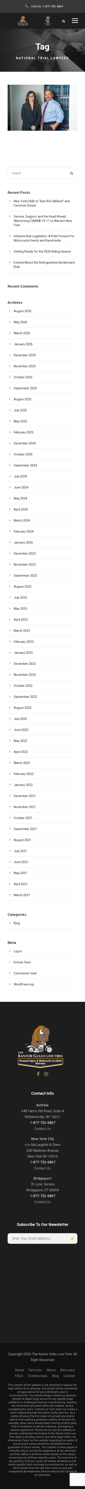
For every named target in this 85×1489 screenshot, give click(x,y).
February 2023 (24, 641)
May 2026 (20, 322)
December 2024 (25, 443)
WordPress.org (24, 984)
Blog (46, 117)
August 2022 (22, 708)
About (51, 1370)
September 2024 (25, 465)
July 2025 (20, 410)
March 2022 (22, 763)
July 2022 (20, 719)
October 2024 (23, 454)
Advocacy (67, 1370)
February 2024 (24, 531)
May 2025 (20, 421)
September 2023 (25, 575)
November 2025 (25, 366)
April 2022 (21, 752)
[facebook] (38, 1074)
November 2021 (25, 807)
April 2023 (21, 619)
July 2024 (20, 476)
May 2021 (20, 873)
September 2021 (25, 829)
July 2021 (20, 851)
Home (19, 1370)
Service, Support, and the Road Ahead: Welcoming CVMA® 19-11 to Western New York (43, 221)
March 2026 (22, 333)
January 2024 (23, 542)
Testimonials (37, 1376)
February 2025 (24, 432)
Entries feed (22, 962)
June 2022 (21, 730)
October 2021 (23, 818)
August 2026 (22, 311)
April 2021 (21, 884)
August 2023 (22, 586)
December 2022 (25, 663)
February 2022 (24, 774)
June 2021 (21, 862)
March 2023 (22, 630)
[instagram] (46, 1074)
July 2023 (20, 597)
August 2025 (22, 399)
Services (35, 1370)
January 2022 (23, 785)
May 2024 (20, 498)
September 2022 (25, 696)
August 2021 (22, 840)
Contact (69, 1376)
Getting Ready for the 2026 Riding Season (42, 251)
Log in (18, 951)
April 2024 (21, 509)
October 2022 (23, 685)
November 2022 (25, 674)
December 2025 (25, 355)
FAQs (19, 1376)
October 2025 (23, 377)
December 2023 (25, 553)
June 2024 (21, 487)
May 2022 (20, 741)
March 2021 (22, 895)
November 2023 (25, 564)
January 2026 (23, 344)
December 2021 (25, 796)
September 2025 (25, 388)
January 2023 (23, 652)
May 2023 (20, 608)
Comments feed (25, 973)
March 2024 (22, 520)
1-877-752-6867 (52, 6)
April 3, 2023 (44, 109)
